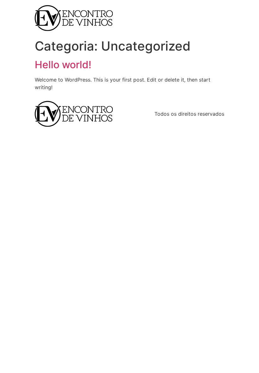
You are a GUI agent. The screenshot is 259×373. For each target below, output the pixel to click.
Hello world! (63, 64)
